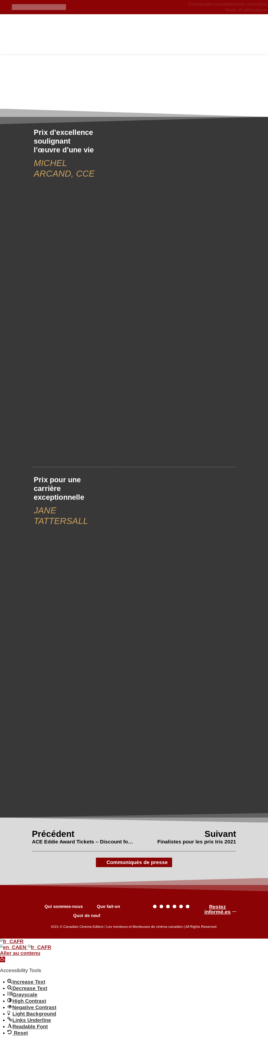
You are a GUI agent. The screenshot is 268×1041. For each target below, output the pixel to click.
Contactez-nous (207, 4)
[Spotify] (181, 906)
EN (23, 947)
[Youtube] (174, 906)
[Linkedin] (187, 906)
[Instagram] (168, 906)
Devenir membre (247, 4)
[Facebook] (161, 906)
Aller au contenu (20, 953)
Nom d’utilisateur (246, 10)
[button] (2, 959)
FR (20, 941)
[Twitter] (155, 906)
